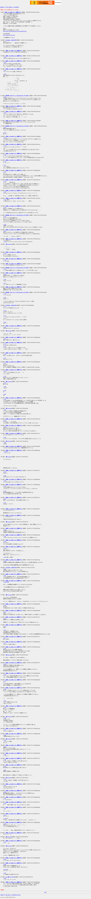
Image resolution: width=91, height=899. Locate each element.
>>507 (4, 70)
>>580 (4, 689)
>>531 (4, 283)
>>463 (4, 390)
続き (45, 892)
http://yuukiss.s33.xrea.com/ (9, 35)
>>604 (4, 859)
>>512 (4, 127)
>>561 (4, 548)
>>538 (4, 371)
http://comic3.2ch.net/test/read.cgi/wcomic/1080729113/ (15, 31)
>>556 (4, 480)
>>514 (4, 132)
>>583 (4, 735)
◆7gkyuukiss (9, 244)
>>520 (4, 224)
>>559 (4, 529)
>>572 (4, 630)
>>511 (4, 306)
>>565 (4, 561)
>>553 (4, 485)
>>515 (4, 171)
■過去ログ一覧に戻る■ (6, 7)
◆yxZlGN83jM (10, 877)
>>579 (4, 681)
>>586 (4, 740)
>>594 (4, 818)
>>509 (4, 112)
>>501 (4, 409)
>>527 (4, 343)
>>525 (4, 231)
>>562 (4, 536)
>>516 (4, 161)
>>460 (4, 386)
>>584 (4, 729)
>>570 (4, 618)
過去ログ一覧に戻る (5, 894)
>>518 (4, 181)
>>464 (4, 394)
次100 (19, 894)
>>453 (4, 382)
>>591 (4, 779)
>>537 (4, 358)
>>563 (4, 541)
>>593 (4, 815)
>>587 (4, 770)
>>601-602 (5, 869)
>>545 (4, 399)
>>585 (4, 746)
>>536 (4, 338)
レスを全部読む (15, 7)
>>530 (4, 260)
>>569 (7, 582)
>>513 (4, 137)
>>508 (4, 62)
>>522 (4, 207)
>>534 (4, 327)
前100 (16, 894)
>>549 (4, 426)
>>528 (4, 293)
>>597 (4, 808)
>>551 (4, 442)
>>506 (4, 57)
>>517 (4, 165)
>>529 (4, 253)
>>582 (4, 717)
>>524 (4, 199)
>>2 (14, 37)
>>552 (4, 471)
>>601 (4, 842)
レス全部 (12, 894)
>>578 (4, 664)
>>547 (4, 420)
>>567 (4, 568)
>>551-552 (5, 451)
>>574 (4, 648)
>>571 (4, 611)
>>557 (4, 502)
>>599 (4, 823)
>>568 (4, 582)
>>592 (4, 798)
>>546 (4, 437)
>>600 (4, 864)
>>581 (4, 700)
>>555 (4, 491)
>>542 (4, 376)
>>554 (4, 475)
